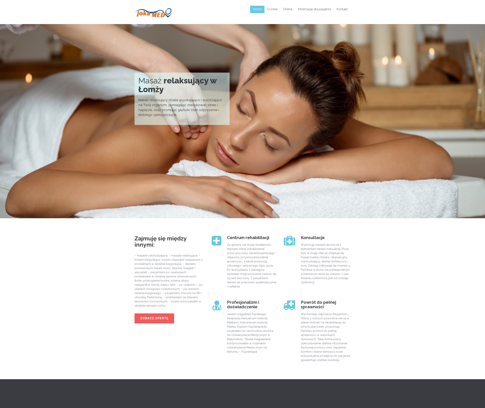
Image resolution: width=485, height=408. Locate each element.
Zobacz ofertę (154, 318)
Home (257, 9)
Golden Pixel (194, 400)
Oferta (287, 9)
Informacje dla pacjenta (314, 9)
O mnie (272, 9)
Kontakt (342, 9)
